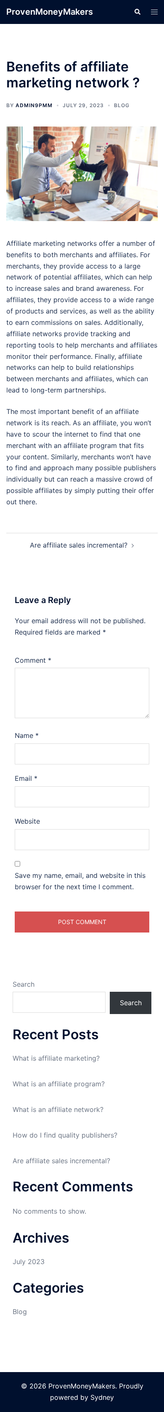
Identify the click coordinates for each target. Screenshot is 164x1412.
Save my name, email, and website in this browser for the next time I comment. (80, 881)
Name (27, 735)
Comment (33, 660)
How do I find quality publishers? (65, 1135)
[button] (137, 11)
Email (26, 778)
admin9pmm (34, 105)
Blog (122, 105)
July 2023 (29, 1261)
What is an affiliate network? (58, 1109)
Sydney (102, 1397)
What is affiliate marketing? (56, 1058)
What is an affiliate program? (59, 1084)
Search (23, 984)
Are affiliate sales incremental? (78, 545)
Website (27, 821)
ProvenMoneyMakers (49, 12)
